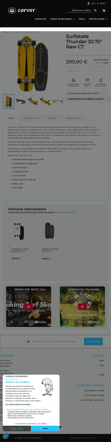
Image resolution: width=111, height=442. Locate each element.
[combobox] (79, 10)
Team (101, 360)
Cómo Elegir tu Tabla (94, 390)
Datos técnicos (31, 118)
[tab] (11, 118)
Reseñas (52, 118)
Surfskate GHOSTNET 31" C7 (50, 250)
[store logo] (21, 10)
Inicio (5, 32)
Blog (102, 365)
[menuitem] (40, 19)
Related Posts (72, 118)
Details (11, 118)
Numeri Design (90, 438)
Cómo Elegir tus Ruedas (92, 400)
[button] (101, 3)
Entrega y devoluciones (6, 372)
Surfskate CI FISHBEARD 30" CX (20, 250)
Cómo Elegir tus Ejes (94, 395)
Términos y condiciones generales (6, 363)
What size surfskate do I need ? (83, 93)
